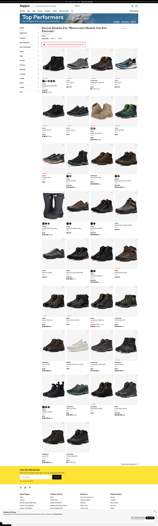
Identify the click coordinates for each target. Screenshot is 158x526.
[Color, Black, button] (46, 223)
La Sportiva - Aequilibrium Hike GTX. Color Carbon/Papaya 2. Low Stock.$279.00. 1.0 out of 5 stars (102, 70)
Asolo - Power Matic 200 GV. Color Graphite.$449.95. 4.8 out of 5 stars (126, 396)
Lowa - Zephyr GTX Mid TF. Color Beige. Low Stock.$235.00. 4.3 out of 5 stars (102, 118)
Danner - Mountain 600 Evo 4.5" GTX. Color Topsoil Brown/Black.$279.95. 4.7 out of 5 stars (126, 165)
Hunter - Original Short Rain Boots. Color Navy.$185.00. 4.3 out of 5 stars (53, 213)
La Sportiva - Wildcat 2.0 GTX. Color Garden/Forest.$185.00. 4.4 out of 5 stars (78, 396)
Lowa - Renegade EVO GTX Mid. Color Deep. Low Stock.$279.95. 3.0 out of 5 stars (53, 70)
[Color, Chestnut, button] (94, 271)
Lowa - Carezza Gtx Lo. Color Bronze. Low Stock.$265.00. (78, 118)
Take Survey (83, 505)
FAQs (51, 497)
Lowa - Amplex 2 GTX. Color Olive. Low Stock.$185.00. (53, 165)
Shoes (52, 38)
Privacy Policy (58, 514)
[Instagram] (21, 487)
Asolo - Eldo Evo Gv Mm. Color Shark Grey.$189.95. (53, 260)
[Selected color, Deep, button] (43, 81)
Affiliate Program (85, 500)
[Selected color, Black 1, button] (43, 407)
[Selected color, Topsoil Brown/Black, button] (116, 176)
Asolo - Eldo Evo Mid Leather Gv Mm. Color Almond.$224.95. (126, 213)
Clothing (113, 500)
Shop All (133, 22)
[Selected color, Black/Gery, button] (67, 176)
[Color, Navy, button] (46, 407)
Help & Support (134, 11)
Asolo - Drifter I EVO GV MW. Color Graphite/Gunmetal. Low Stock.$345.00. (78, 306)
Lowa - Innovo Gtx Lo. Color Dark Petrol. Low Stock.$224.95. (78, 70)
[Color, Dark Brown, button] (54, 81)
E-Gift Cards (84, 508)
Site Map (83, 502)
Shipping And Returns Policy (58, 505)
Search (77, 6)
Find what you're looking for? (128, 464)
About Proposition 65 (56, 508)
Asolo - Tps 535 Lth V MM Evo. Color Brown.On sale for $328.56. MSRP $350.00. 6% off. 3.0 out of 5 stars (102, 306)
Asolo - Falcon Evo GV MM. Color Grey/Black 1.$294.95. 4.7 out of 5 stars (102, 213)
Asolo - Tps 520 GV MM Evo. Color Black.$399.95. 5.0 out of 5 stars (102, 260)
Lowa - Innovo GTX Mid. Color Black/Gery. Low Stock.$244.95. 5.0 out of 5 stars (78, 165)
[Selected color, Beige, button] (91, 128)
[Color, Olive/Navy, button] (46, 81)
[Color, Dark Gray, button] (48, 81)
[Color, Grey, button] (70, 223)
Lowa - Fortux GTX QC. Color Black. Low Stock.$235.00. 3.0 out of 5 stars (53, 118)
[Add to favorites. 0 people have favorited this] (63, 50)
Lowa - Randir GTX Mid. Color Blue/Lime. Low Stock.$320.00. (126, 118)
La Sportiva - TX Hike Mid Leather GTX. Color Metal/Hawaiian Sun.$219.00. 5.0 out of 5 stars (102, 351)
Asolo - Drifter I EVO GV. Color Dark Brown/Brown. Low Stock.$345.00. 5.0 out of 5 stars (53, 306)
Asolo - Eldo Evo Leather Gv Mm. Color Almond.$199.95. (78, 213)
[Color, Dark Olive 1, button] (48, 407)
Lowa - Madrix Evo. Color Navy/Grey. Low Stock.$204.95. (126, 70)
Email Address (25, 477)
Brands (113, 497)
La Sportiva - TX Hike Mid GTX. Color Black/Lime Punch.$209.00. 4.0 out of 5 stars (126, 306)
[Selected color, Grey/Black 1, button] (91, 223)
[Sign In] (132, 6)
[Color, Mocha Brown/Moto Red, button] (118, 176)
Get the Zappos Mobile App (28, 502)
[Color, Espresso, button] (51, 81)
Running (113, 505)
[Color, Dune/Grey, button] (70, 176)
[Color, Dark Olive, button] (48, 223)
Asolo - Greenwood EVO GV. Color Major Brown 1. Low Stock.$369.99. (126, 260)
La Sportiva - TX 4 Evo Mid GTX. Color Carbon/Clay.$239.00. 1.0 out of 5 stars (78, 442)
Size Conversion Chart (87, 497)
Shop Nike (116, 22)
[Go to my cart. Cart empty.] (136, 6)
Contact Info (53, 500)
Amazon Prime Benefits (27, 505)
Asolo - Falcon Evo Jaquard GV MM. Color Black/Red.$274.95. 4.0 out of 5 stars (78, 260)
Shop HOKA (125, 22)
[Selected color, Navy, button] (43, 223)
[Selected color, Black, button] (91, 271)
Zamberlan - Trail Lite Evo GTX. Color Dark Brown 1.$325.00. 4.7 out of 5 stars (102, 165)
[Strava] (30, 487)
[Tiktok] (25, 487)
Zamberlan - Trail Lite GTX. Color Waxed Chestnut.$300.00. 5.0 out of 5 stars (53, 351)
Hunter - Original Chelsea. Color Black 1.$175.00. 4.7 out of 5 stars (53, 396)
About (21, 497)
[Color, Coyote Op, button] (94, 128)
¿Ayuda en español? (56, 502)
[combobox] (52, 6)
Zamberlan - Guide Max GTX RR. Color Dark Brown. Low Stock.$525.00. (102, 396)
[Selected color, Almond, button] (67, 223)
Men (59, 38)
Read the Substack (87, 1)
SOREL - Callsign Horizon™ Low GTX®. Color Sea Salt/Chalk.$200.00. (78, 351)
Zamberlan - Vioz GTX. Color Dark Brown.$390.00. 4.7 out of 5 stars (53, 442)
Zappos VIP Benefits (26, 508)
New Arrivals (114, 502)
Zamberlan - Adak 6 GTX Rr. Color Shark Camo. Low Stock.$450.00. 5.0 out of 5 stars (126, 351)
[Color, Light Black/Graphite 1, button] (94, 223)
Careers (22, 500)
